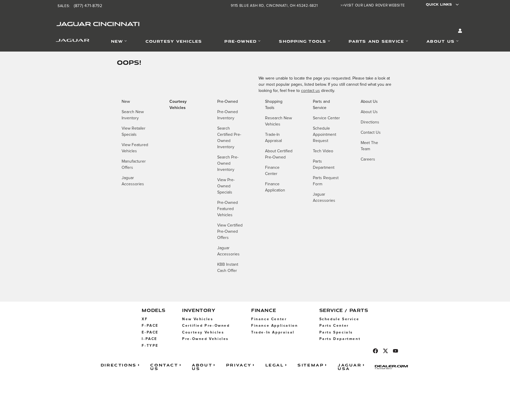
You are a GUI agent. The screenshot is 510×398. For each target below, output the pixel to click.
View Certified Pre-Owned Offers (230, 231)
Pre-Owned (240, 41)
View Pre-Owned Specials (226, 186)
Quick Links (439, 4)
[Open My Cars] (459, 31)
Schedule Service (339, 319)
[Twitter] (385, 350)
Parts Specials (336, 332)
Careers (368, 159)
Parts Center (334, 326)
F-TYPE (150, 346)
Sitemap (311, 365)
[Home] (65, 41)
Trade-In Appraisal (273, 332)
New (117, 41)
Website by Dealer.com (393, 367)
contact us (310, 91)
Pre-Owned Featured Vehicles (227, 209)
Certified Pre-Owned (206, 326)
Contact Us (371, 133)
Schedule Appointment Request (324, 134)
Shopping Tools (302, 41)
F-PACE (150, 326)
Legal (274, 365)
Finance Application (274, 326)
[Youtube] (395, 350)
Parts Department (340, 339)
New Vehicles (197, 319)
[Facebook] (375, 350)
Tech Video (323, 151)
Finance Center (269, 319)
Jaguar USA (350, 366)
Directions (370, 122)
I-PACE (149, 339)
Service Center (326, 118)
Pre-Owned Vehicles (205, 339)
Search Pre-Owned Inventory (227, 163)
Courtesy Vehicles (174, 41)
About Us (440, 41)
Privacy (238, 365)
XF (145, 319)
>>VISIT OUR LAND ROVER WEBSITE (373, 5)
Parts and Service (376, 41)
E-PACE (150, 332)
